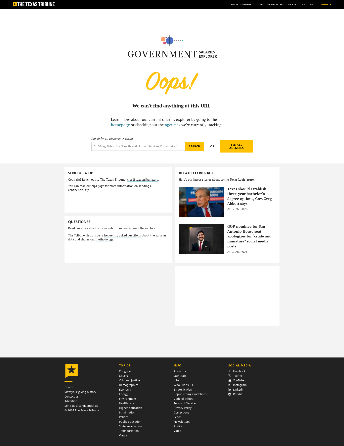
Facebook (239, 371)
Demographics (128, 385)
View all (124, 435)
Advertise (70, 401)
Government (162, 53)
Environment (127, 399)
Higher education (130, 408)
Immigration (127, 412)
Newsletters (182, 421)
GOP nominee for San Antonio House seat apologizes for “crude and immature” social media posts (249, 236)
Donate (69, 387)
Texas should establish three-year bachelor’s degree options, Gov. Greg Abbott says (249, 196)
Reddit (237, 394)
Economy (125, 389)
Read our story (78, 228)
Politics (123, 417)
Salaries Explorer (208, 54)
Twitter (237, 376)
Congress (125, 371)
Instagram (240, 385)
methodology (104, 239)
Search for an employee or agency (112, 138)
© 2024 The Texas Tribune (81, 410)
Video (177, 431)
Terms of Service (185, 403)
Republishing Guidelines (190, 394)
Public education (130, 421)
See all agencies (236, 146)
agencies (172, 124)
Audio (178, 426)
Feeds (178, 417)
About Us (180, 371)
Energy (123, 394)
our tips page (95, 186)
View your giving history (80, 392)
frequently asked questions (122, 235)
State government (131, 426)
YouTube (238, 380)
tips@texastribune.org (142, 179)
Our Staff (180, 376)
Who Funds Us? (184, 385)
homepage (120, 124)
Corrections (181, 412)
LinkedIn (238, 389)
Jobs (176, 380)
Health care (126, 403)
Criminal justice (129, 380)
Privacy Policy (183, 408)
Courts (123, 376)
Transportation (129, 431)
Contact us (71, 396)
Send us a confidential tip (81, 406)
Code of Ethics (183, 399)
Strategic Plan (183, 389)
